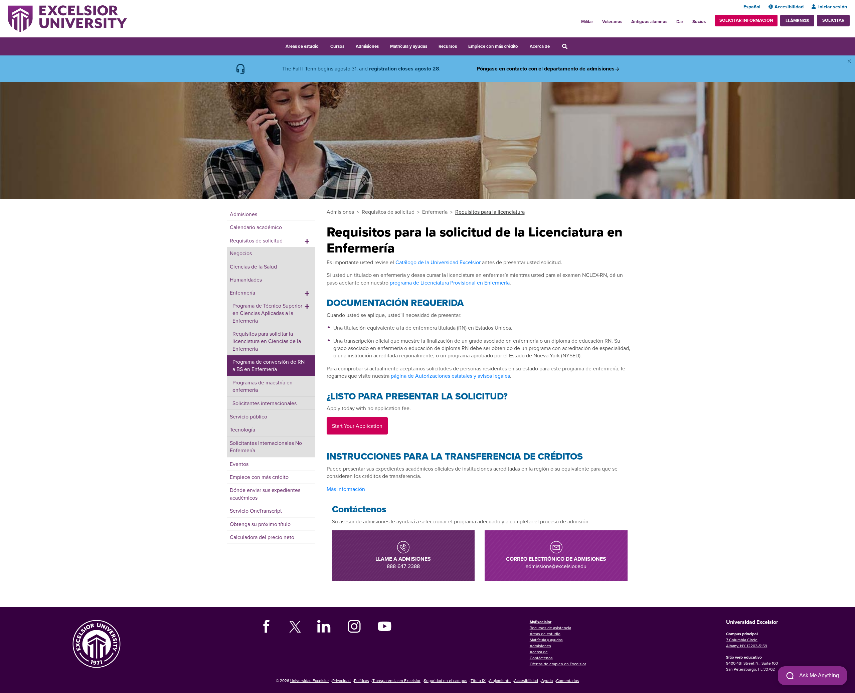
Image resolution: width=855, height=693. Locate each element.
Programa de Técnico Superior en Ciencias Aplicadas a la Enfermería (267, 313)
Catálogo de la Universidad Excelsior (438, 262)
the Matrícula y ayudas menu (432, 45)
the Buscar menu (574, 45)
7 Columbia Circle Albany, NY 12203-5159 (746, 643)
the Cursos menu (349, 45)
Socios (699, 21)
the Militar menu (597, 19)
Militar (587, 21)
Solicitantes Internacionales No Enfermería (266, 446)
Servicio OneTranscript (256, 510)
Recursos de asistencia (550, 628)
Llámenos (797, 20)
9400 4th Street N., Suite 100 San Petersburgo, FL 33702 (752, 666)
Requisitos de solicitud (256, 240)
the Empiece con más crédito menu (523, 45)
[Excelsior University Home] (67, 18)
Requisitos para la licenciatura (490, 211)
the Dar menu (687, 19)
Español (751, 6)
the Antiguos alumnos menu (671, 19)
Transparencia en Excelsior (396, 680)
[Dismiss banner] (849, 61)
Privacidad (341, 680)
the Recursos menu (461, 45)
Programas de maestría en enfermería (262, 386)
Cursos (337, 46)
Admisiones (367, 46)
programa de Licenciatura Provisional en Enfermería (450, 282)
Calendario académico (256, 227)
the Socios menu (708, 19)
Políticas (361, 680)
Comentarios (567, 680)
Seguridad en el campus (445, 680)
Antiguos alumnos (649, 21)
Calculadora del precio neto (262, 537)
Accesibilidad (789, 6)
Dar (679, 21)
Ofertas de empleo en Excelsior (558, 664)
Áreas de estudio (302, 46)
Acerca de (540, 46)
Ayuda (547, 680)
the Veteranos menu (626, 19)
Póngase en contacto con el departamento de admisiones (546, 68)
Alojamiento (500, 680)
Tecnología (242, 429)
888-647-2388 (403, 562)
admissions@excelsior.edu (556, 562)
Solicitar (833, 20)
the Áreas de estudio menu (323, 45)
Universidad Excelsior (309, 680)
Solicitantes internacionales (264, 403)
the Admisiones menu (383, 45)
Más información (346, 489)
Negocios (241, 253)
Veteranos (612, 21)
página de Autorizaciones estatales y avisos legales (450, 375)
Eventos (239, 464)
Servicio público (248, 416)
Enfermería (242, 292)
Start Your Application (357, 425)
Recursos (448, 46)
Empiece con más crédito (493, 46)
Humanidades (246, 279)
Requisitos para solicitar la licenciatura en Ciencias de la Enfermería (266, 341)
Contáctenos (541, 658)
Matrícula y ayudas (408, 46)
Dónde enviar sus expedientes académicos (265, 493)
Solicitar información (746, 20)
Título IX (478, 680)
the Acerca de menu (554, 45)
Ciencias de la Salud (253, 266)
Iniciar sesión (832, 6)
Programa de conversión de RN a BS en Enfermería (268, 365)
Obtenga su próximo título (260, 524)
